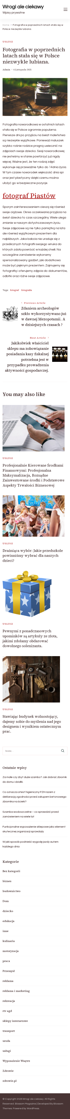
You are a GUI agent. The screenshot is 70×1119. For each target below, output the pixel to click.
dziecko (8, 911)
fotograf (14, 290)
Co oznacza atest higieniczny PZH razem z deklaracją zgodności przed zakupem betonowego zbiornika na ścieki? (34, 797)
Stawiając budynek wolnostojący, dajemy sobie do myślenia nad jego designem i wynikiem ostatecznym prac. (32, 724)
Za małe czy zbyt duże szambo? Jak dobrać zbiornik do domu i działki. (35, 779)
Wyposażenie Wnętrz (16, 1061)
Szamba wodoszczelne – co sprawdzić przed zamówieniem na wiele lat (31, 814)
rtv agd (7, 1011)
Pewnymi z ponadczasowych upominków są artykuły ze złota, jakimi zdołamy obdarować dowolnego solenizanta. (30, 638)
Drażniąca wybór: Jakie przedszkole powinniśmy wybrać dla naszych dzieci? (33, 555)
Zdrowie (8, 1071)
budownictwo (11, 891)
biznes (7, 881)
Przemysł (9, 971)
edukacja (8, 921)
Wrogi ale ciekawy (23, 6)
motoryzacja (11, 951)
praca (6, 961)
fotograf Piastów (29, 195)
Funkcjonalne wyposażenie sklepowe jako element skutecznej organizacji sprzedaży (34, 829)
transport (9, 1031)
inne (5, 931)
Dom (6, 901)
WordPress (33, 1108)
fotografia (26, 290)
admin (6, 69)
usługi (8, 41)
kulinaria (9, 941)
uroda (6, 1041)
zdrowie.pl (9, 1081)
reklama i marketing (16, 991)
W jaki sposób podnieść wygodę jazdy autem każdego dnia (30, 844)
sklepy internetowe (15, 1021)
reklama (8, 981)
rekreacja (9, 1001)
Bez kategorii (11, 871)
